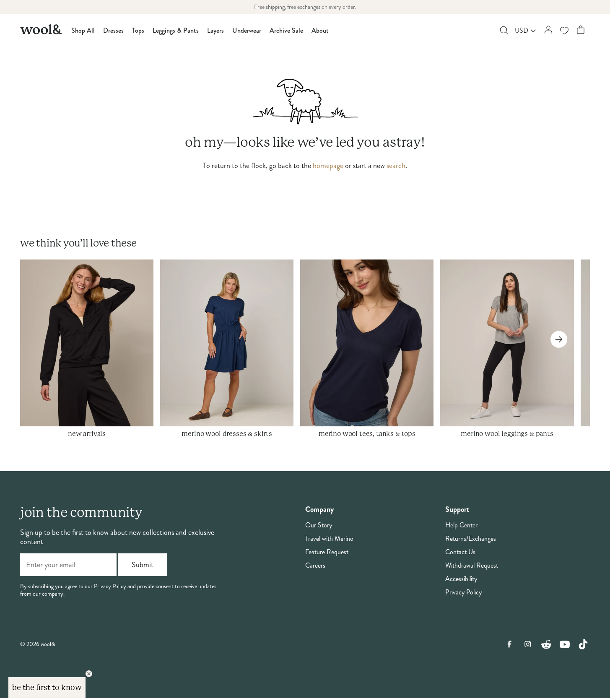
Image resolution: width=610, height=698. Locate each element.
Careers (315, 565)
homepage (328, 165)
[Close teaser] (89, 673)
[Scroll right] (558, 339)
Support (457, 509)
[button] (47, 687)
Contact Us (460, 552)
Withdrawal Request (471, 565)
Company (319, 509)
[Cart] (580, 29)
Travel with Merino (329, 539)
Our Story (318, 525)
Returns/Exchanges (470, 539)
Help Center (461, 525)
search (396, 165)
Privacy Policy (463, 592)
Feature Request (326, 552)
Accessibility (461, 579)
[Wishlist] (564, 30)
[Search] (504, 30)
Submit (142, 564)
